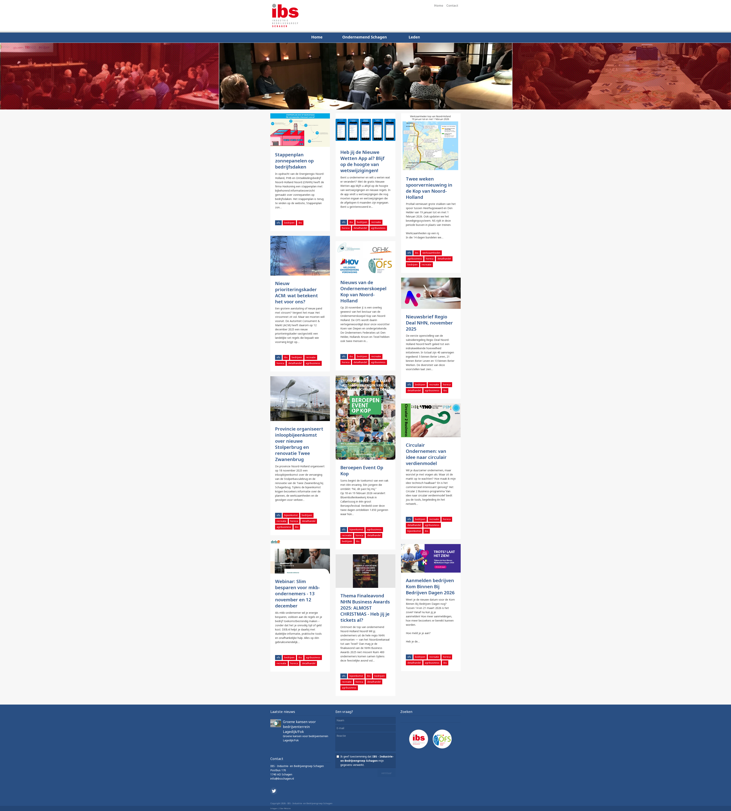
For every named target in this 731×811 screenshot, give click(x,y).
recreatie (376, 222)
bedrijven (289, 222)
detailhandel (360, 228)
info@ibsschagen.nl (282, 778)
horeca (346, 228)
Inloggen (274, 808)
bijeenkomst (356, 529)
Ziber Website (285, 808)
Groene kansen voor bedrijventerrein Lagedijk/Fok (299, 726)
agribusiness (378, 228)
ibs (300, 222)
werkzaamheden (431, 252)
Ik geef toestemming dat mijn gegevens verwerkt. (367, 761)
